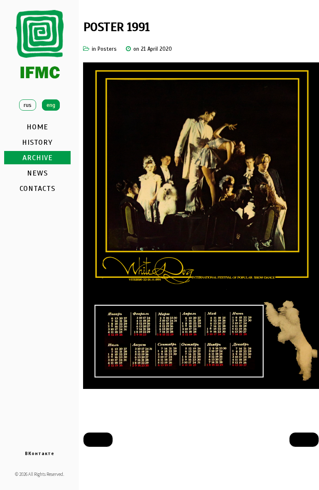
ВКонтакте (39, 453)
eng (51, 105)
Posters (107, 49)
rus (28, 105)
